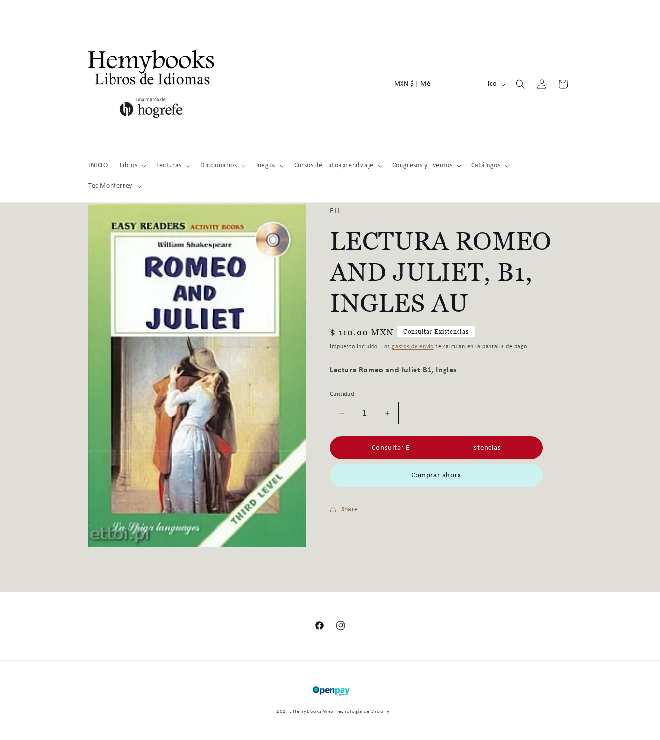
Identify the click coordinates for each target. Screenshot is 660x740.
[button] (132, 166)
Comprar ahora (436, 475)
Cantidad (342, 394)
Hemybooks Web (313, 711)
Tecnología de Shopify (363, 711)
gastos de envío (413, 346)
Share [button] (349, 509)
